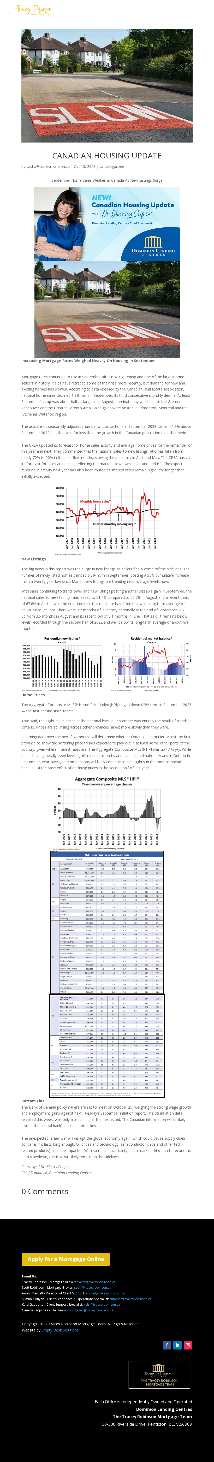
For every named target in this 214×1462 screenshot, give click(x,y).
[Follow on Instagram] (188, 1345)
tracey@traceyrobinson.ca (96, 1282)
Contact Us (130, 10)
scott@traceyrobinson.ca (92, 1287)
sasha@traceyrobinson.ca (48, 166)
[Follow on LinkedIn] (177, 1345)
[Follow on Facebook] (167, 1345)
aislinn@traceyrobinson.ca (105, 1293)
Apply (186, 10)
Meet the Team (161, 10)
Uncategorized (112, 166)
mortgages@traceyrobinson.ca (90, 1310)
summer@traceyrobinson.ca (131, 1299)
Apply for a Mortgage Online (66, 1259)
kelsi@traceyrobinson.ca (102, 1304)
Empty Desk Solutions (60, 1330)
